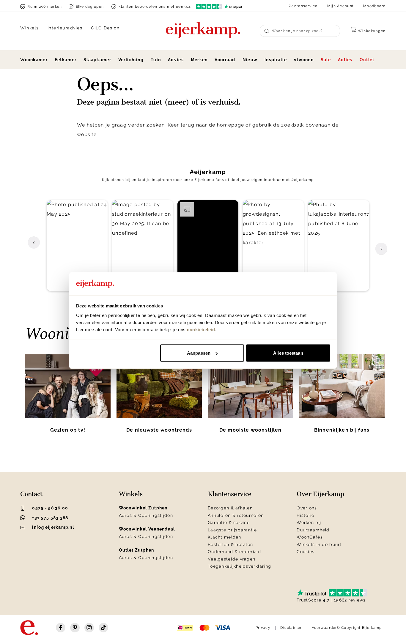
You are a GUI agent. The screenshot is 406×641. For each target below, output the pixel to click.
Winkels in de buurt (319, 544)
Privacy (263, 627)
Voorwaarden (325, 627)
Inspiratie (276, 59)
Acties (345, 59)
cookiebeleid (201, 329)
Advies (176, 59)
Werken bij (309, 522)
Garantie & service (229, 522)
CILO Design (105, 28)
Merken (199, 59)
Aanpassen (198, 353)
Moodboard (374, 6)
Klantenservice (303, 6)
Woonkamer (34, 59)
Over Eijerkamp (320, 494)
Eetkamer (65, 59)
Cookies (305, 551)
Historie (305, 515)
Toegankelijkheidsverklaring (239, 566)
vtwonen (304, 59)
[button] (77, 245)
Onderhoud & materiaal (234, 551)
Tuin (156, 59)
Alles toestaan (288, 353)
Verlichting (131, 59)
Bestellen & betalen (230, 544)
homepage (230, 125)
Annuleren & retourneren (236, 515)
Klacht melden (224, 537)
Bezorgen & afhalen (230, 508)
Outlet (367, 59)
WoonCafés (310, 537)
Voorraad (225, 59)
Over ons (307, 508)
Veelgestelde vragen (231, 559)
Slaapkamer (97, 59)
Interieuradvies (65, 28)
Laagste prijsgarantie (232, 530)
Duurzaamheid (313, 530)
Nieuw (250, 59)
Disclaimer (291, 627)
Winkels (29, 28)
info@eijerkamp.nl (53, 527)
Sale (326, 59)
